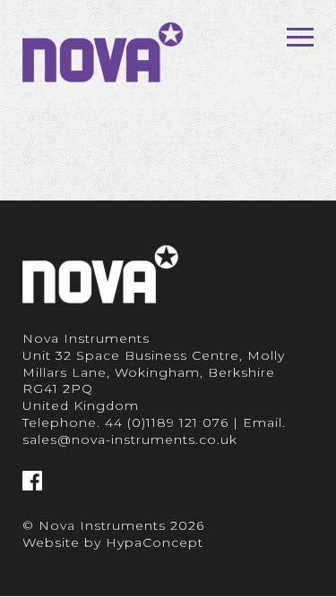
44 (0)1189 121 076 (166, 422)
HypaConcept (154, 542)
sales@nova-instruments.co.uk (129, 439)
